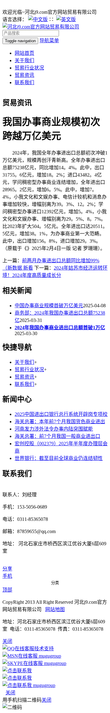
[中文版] (38, 19)
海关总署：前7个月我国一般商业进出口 (57, 436)
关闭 (10, 692)
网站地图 (55, 609)
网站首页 (24, 53)
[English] (66, 19)
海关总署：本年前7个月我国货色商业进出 (60, 421)
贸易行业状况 (29, 67)
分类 (55, 582)
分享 (7, 568)
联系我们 (24, 82)
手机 (7, 576)
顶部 (7, 589)
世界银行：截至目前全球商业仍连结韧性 (59, 458)
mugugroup (49, 656)
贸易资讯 (24, 75)
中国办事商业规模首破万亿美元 (49, 305)
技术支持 (44, 648)
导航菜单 (49, 40)
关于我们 (24, 60)
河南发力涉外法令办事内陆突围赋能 (54, 428)
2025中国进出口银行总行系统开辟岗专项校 (61, 414)
